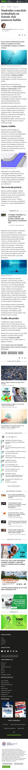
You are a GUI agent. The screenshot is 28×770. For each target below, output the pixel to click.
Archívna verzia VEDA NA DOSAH (9, 656)
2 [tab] (10, 718)
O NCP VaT (3, 663)
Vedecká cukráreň (5, 682)
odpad (4, 352)
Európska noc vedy (5, 692)
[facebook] (22, 35)
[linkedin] (25, 35)
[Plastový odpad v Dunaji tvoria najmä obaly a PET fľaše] (14, 373)
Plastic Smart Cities (7, 347)
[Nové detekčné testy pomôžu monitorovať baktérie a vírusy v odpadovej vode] (14, 416)
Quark (2, 668)
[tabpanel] (13, 709)
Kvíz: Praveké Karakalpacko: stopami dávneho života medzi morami (16, 496)
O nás (2, 638)
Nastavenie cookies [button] (7, 763)
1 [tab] (8, 718)
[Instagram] (13, 651)
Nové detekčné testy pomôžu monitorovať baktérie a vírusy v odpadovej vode (12, 426)
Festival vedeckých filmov (7, 684)
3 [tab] (13, 718)
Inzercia (3, 643)
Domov (2, 6)
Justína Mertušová (19, 225)
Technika (9, 6)
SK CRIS (3, 670)
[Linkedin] (16, 651)
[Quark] (13, 709)
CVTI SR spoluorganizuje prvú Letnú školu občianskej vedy (14, 588)
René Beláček (18, 509)
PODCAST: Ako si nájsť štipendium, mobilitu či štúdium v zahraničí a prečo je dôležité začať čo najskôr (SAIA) (13, 563)
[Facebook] (10, 651)
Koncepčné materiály (6, 674)
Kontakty (3, 640)
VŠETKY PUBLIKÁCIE (14, 720)
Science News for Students (14, 345)
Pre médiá (3, 642)
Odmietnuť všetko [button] (19, 763)
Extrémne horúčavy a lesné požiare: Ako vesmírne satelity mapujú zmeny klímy (16, 514)
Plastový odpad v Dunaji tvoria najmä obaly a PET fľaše (13, 383)
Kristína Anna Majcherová (21, 534)
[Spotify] (5, 651)
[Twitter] (8, 651)
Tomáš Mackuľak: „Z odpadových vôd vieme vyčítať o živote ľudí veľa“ (12, 404)
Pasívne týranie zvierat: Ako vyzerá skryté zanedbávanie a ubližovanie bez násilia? (16, 531)
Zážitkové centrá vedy (6, 667)
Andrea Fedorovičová (7, 29)
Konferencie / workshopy (6, 696)
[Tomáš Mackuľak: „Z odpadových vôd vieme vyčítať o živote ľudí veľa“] (14, 395)
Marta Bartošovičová (13, 407)
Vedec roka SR (4, 688)
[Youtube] (2, 651)
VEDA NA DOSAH (10, 385)
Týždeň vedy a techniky (6, 690)
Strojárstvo (15, 6)
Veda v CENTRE (4, 680)
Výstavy (3, 686)
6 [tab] (19, 718)
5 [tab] (17, 718)
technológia (12, 352)
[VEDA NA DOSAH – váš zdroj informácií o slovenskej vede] (6, 1)
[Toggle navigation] (26, 1)
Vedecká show (4, 694)
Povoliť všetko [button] (6, 766)
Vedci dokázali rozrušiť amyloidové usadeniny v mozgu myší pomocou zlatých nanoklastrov (17, 505)
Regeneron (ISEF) (17, 75)
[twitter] (19, 35)
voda (20, 352)
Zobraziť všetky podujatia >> (14, 486)
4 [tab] (15, 718)
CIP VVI (2, 672)
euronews (18, 347)
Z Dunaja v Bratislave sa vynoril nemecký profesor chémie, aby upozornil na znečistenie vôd (17, 219)
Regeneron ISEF (14, 337)
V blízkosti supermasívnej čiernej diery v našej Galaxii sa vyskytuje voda (17, 522)
